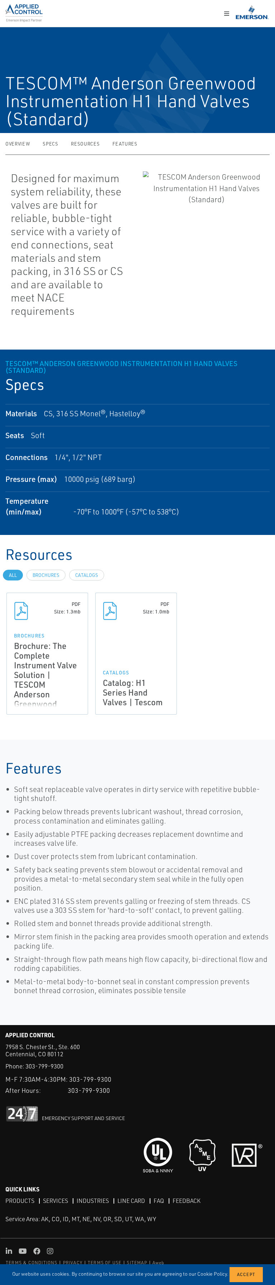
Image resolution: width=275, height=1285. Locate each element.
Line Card (131, 1200)
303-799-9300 (44, 1066)
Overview (17, 144)
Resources (85, 144)
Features (124, 144)
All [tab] (13, 575)
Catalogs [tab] (86, 575)
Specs (50, 144)
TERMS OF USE (104, 1262)
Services (55, 1200)
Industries (93, 1200)
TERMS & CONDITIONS (32, 1262)
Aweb (159, 1262)
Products (19, 1200)
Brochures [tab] (46, 575)
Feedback (187, 1200)
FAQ (159, 1200)
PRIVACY (72, 1262)
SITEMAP (137, 1262)
